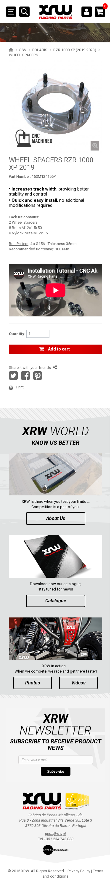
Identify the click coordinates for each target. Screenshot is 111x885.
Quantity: (17, 334)
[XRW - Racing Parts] (56, 12)
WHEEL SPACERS (23, 55)
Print (20, 387)
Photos (32, 683)
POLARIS (39, 50)
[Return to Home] (10, 50)
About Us (55, 518)
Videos (78, 683)
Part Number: (20, 176)
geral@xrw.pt (55, 833)
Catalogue (55, 601)
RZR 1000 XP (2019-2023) (74, 50)
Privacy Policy (78, 871)
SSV (22, 50)
